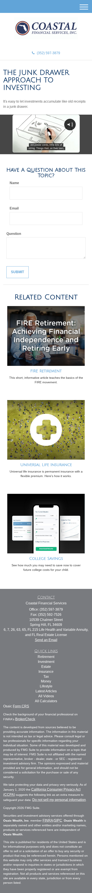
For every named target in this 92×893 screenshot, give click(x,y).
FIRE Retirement (46, 371)
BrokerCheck (25, 719)
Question (13, 234)
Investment (46, 662)
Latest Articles (46, 691)
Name (14, 183)
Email (14, 208)
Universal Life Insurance (46, 465)
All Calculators (46, 701)
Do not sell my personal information (59, 800)
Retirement (46, 657)
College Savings (46, 558)
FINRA (48, 820)
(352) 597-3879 (48, 53)
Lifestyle (46, 686)
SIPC (58, 820)
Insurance (46, 671)
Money (46, 681)
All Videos (46, 696)
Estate (46, 666)
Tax (46, 676)
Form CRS (21, 706)
